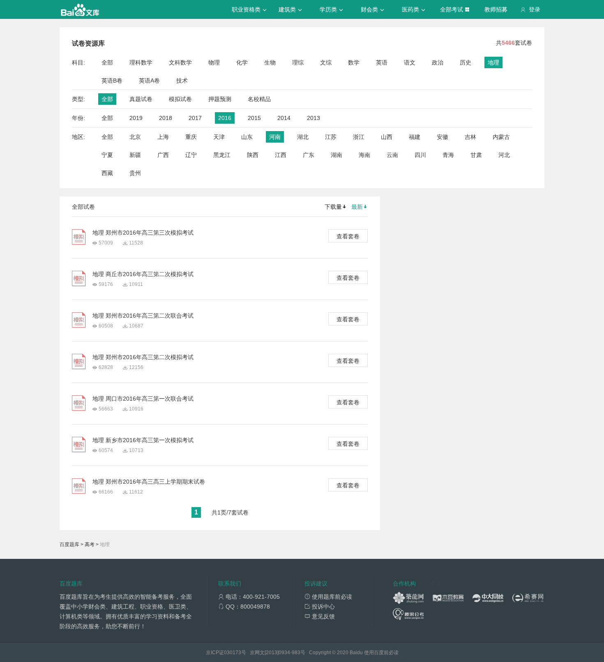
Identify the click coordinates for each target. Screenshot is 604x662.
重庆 (191, 137)
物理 (214, 62)
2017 (195, 118)
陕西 (252, 155)
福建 (414, 137)
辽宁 (191, 155)
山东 (247, 137)
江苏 (331, 137)
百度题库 (69, 544)
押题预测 (219, 99)
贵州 (135, 173)
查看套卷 (348, 236)
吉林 (470, 137)
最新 (357, 206)
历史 (465, 62)
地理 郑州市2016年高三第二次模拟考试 (143, 357)
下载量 (333, 206)
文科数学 (180, 62)
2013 (313, 118)
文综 (326, 62)
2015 (254, 118)
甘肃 (476, 155)
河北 (504, 155)
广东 (308, 155)
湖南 (336, 155)
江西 (280, 155)
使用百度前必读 (381, 652)
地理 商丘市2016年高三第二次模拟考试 (143, 274)
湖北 (303, 137)
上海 (163, 137)
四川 (420, 155)
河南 (275, 137)
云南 (392, 155)
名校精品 (259, 99)
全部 (107, 62)
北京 (135, 137)
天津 (219, 137)
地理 (493, 62)
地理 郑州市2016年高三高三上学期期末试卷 (148, 481)
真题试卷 (140, 99)
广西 (163, 155)
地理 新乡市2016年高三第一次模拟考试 (143, 440)
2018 (165, 118)
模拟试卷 (180, 99)
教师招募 (495, 9)
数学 (354, 62)
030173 (232, 652)
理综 (298, 62)
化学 (242, 62)
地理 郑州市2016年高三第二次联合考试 (143, 315)
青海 (448, 155)
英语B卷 (111, 80)
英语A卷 (149, 80)
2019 (136, 118)
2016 (224, 118)
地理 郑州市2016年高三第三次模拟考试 (143, 232)
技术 (182, 80)
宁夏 (107, 155)
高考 (90, 544)
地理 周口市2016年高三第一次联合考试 (143, 398)
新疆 (135, 155)
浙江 (358, 137)
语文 (409, 62)
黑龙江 (222, 155)
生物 (270, 62)
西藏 (107, 173)
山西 (386, 137)
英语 (381, 62)
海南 (364, 155)
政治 (437, 62)
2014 (283, 118)
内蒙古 (501, 137)
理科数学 (140, 62)
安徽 (442, 137)
